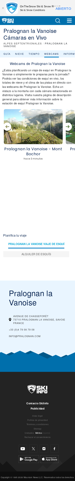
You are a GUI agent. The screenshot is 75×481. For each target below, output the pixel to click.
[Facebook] (54, 448)
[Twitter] (33, 448)
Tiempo (34, 53)
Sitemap (37, 428)
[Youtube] (23, 448)
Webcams (51, 53)
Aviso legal (37, 415)
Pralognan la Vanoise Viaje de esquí (36, 244)
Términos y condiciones (37, 424)
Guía (7, 53)
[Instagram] (44, 448)
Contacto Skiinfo (37, 403)
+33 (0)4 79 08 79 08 (22, 329)
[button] (57, 21)
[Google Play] (28, 459)
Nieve (19, 53)
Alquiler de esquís (36, 254)
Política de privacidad (37, 420)
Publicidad (37, 408)
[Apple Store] (49, 459)
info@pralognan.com (25, 336)
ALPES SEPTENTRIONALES (22, 43)
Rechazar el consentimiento (37, 437)
